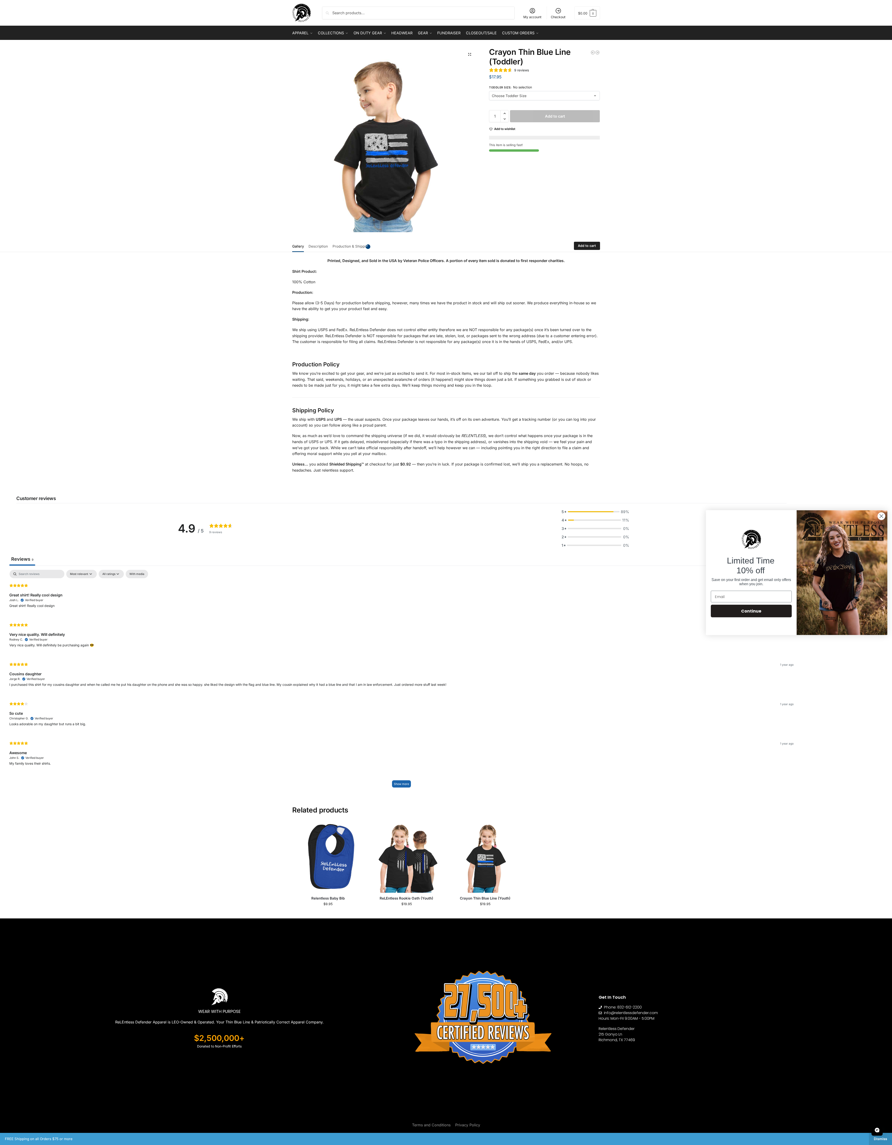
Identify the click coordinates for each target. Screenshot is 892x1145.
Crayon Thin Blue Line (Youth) (485, 898)
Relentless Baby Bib (328, 898)
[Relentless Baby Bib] (597, 52)
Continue (751, 611)
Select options (328, 914)
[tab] (299, 246)
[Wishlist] (356, 828)
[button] (587, 13)
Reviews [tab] (22, 559)
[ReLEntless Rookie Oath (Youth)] (406, 857)
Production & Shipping (351, 246)
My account (532, 17)
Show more (401, 784)
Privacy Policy (467, 1125)
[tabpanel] (401, 681)
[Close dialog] (881, 516)
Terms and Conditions (431, 1125)
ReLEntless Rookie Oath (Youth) (406, 898)
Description (318, 246)
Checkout (558, 17)
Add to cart (555, 116)
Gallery (298, 246)
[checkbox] (137, 574)
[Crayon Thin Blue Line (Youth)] (592, 52)
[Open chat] (877, 1130)
